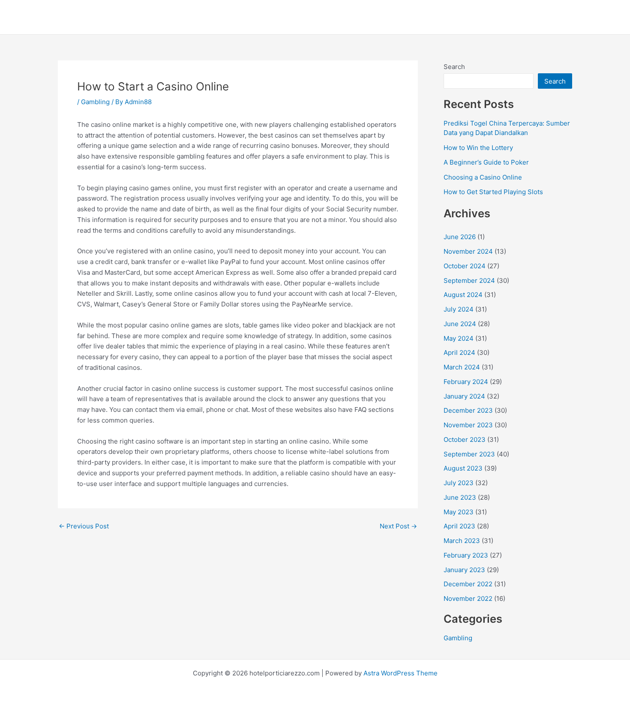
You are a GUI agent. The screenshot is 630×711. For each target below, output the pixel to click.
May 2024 (459, 338)
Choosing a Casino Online (483, 177)
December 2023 (468, 410)
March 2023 (462, 541)
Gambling (95, 102)
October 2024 (465, 266)
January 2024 (464, 396)
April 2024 (459, 352)
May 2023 (459, 512)
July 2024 (459, 309)
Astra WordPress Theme (400, 673)
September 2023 (469, 454)
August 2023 (463, 468)
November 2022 (468, 598)
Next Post (398, 526)
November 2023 (468, 425)
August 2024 (463, 295)
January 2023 (464, 570)
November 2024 (468, 251)
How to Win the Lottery (478, 148)
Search (454, 67)
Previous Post (84, 526)
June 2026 (460, 237)
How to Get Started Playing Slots (493, 192)
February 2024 (466, 382)
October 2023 (465, 439)
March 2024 (462, 367)
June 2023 (460, 497)
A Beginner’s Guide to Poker (486, 162)
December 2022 (468, 584)
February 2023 (466, 555)
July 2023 (459, 483)
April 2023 (459, 526)
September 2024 (469, 280)
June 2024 (460, 324)
